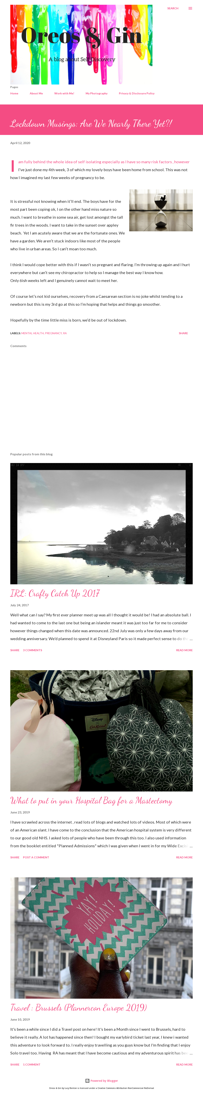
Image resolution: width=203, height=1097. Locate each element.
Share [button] (183, 333)
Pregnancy (53, 333)
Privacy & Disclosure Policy (136, 93)
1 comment (31, 1064)
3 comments (32, 650)
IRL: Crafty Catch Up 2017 (54, 593)
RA (65, 333)
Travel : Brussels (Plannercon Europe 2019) (78, 1007)
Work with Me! (64, 93)
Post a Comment (36, 857)
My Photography (96, 93)
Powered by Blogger (104, 1081)
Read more (184, 650)
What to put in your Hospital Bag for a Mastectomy (91, 800)
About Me (36, 93)
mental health (32, 333)
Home (14, 93)
